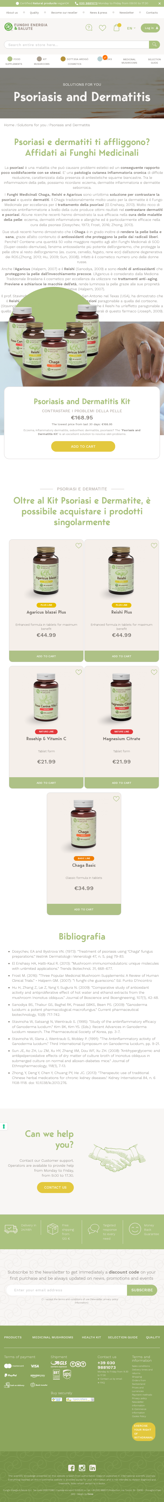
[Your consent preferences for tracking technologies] (4, 1126)
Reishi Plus (121, 612)
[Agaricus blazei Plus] (46, 600)
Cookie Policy (139, 1416)
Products (13, 1337)
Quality (34, 12)
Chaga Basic (84, 865)
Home (10, 125)
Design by (85, 1494)
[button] (132, 28)
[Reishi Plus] (122, 600)
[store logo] (26, 27)
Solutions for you (32, 125)
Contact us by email (111, 1378)
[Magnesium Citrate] (122, 727)
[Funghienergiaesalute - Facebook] (71, 1468)
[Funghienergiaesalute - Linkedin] (92, 1468)
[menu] (82, 61)
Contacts (152, 12)
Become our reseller (64, 12)
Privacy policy (139, 1398)
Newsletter (126, 12)
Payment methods (142, 1394)
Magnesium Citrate (121, 738)
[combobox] (82, 45)
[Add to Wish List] (78, 545)
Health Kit (91, 1337)
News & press (98, 12)
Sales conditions (141, 1366)
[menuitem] (14, 61)
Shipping (137, 1376)
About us (12, 12)
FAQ (102, 1382)
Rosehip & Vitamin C (46, 738)
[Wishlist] (103, 27)
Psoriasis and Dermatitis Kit (82, 401)
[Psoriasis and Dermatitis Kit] (54, 384)
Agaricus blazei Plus (46, 612)
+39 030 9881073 (107, 1365)
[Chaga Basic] (84, 854)
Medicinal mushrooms (52, 1337)
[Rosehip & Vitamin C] (46, 727)
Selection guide (123, 1337)
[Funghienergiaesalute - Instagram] (82, 1468)
